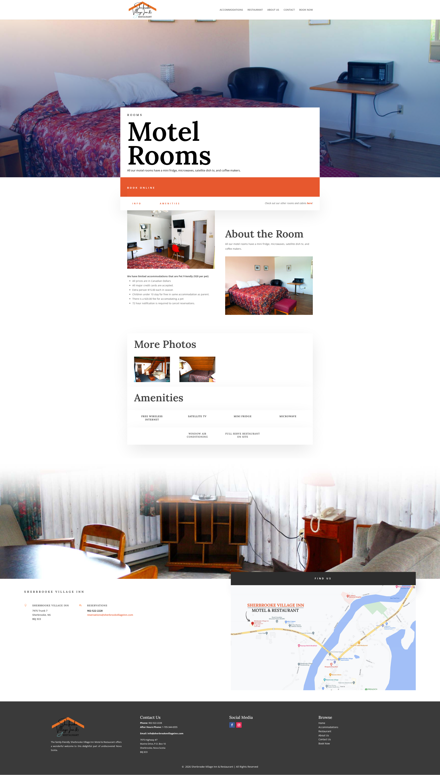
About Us (323, 735)
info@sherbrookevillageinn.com (165, 733)
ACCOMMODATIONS (231, 10)
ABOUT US (273, 10)
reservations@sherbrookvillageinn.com (110, 614)
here (309, 203)
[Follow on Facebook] (232, 725)
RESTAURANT (255, 10)
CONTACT (289, 10)
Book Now (324, 743)
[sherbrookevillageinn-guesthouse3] (152, 381)
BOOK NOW (306, 10)
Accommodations (328, 727)
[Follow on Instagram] (239, 725)
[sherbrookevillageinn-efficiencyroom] (197, 381)
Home (321, 723)
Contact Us (324, 739)
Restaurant (324, 731)
